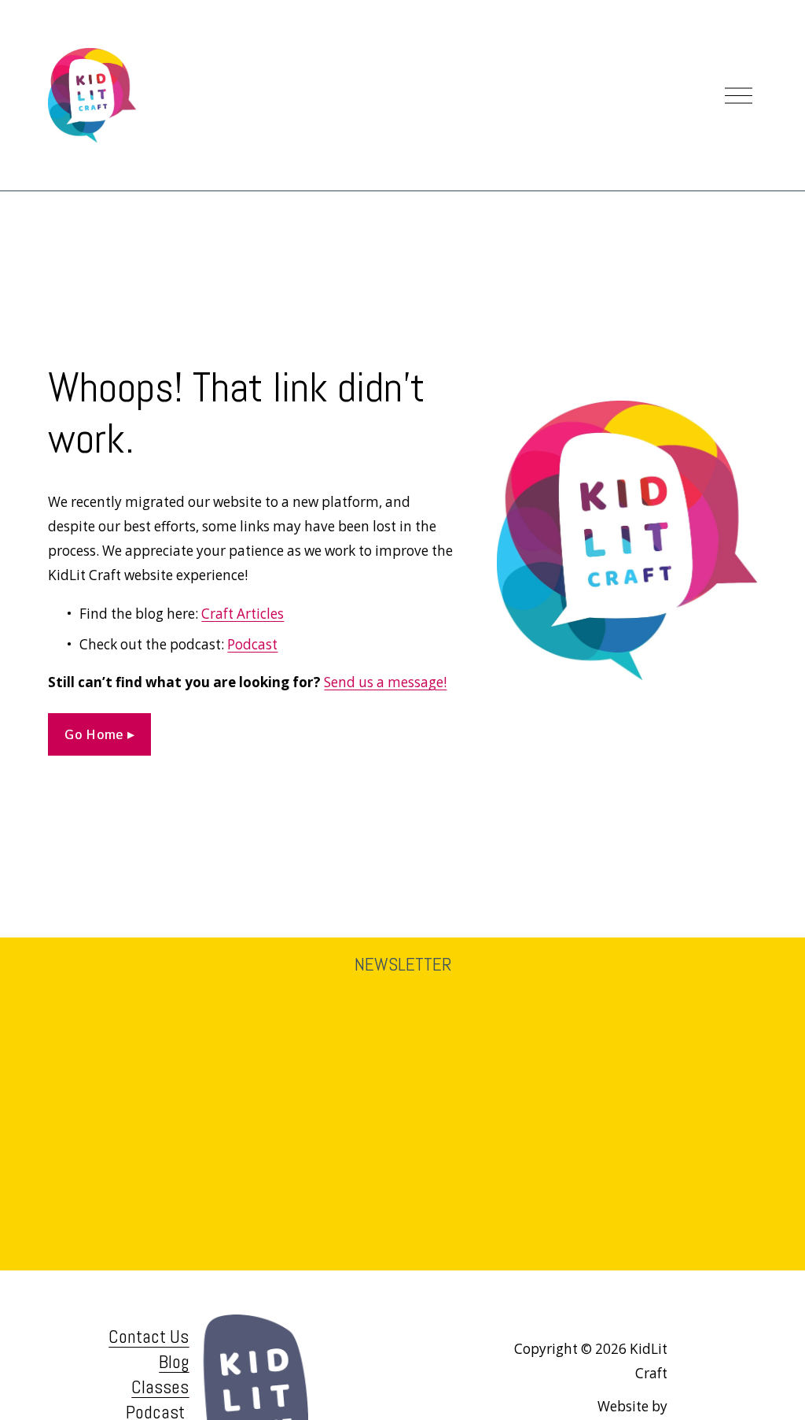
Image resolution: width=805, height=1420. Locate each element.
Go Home (95, 734)
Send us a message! (385, 682)
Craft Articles (242, 614)
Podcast (252, 644)
